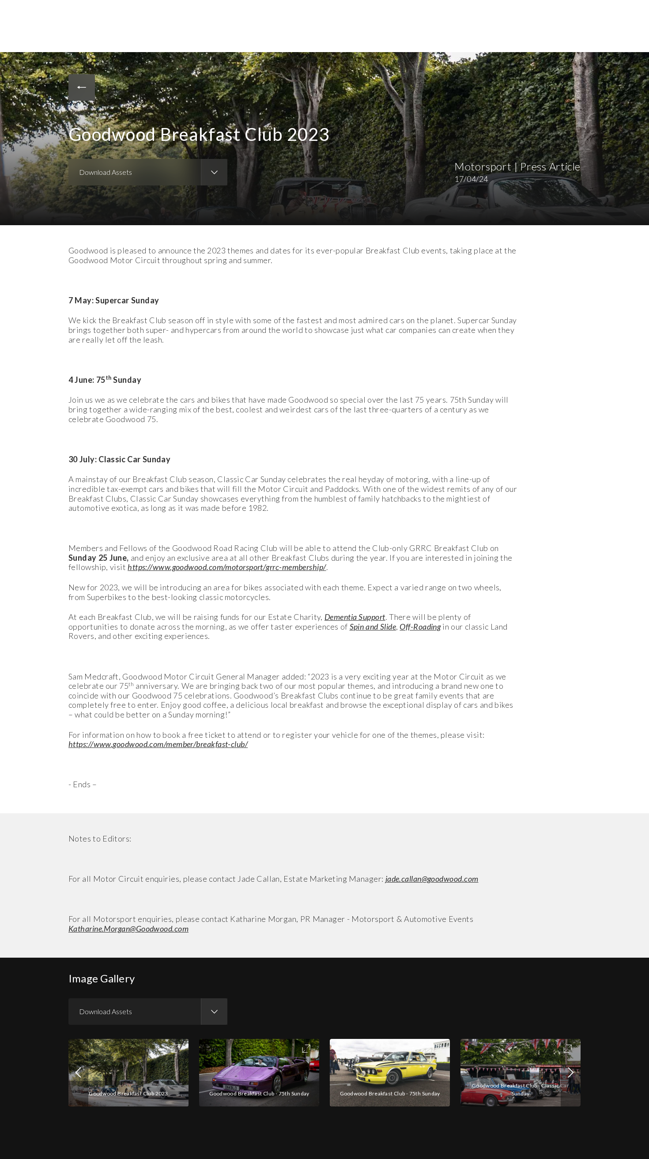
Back (81, 87)
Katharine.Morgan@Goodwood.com (128, 928)
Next (571, 1072)
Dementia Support (354, 617)
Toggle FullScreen (175, 1049)
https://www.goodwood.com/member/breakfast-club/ (158, 744)
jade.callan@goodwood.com (432, 878)
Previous (78, 1072)
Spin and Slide (373, 626)
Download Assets (105, 172)
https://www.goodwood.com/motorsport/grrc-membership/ (227, 567)
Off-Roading (420, 626)
